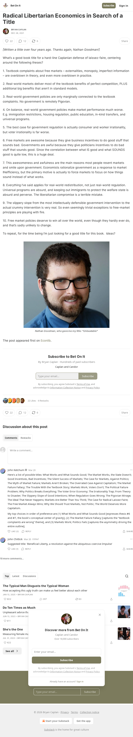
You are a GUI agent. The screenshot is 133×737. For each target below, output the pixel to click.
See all (10, 651)
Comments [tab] (11, 437)
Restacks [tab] (26, 437)
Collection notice (89, 712)
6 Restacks (43, 400)
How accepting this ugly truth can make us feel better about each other (45, 590)
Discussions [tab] (29, 576)
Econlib (46, 340)
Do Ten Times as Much (19, 607)
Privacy (65, 712)
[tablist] (18, 437)
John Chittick (15, 539)
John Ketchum (16, 470)
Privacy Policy (93, 671)
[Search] (126, 576)
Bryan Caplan (18, 29)
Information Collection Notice (65, 671)
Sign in (123, 5)
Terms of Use (83, 668)
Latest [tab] (15, 576)
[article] (66, 592)
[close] (100, 615)
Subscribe (108, 5)
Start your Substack (57, 721)
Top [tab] (7, 576)
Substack (49, 729)
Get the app (84, 721)
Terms (74, 712)
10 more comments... (12, 558)
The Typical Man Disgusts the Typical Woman (36, 586)
